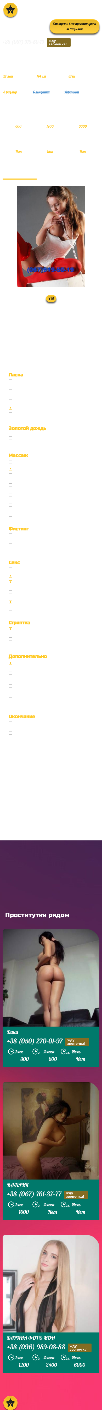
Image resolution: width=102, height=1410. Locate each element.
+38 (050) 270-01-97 (46, 1041)
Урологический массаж (37, 475)
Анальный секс (29, 575)
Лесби (20, 642)
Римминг (24, 702)
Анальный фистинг (33, 542)
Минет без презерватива (39, 388)
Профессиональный (34, 462)
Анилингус (25, 414)
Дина (12, 1032)
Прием (21, 441)
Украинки (71, 92)
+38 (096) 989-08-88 (47, 1347)
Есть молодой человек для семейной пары (56, 676)
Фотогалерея (19, 173)
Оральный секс (29, 582)
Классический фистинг (37, 535)
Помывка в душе (31, 689)
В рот (20, 723)
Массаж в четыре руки (36, 495)
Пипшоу (22, 696)
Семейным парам (32, 682)
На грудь (23, 729)
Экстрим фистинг (32, 548)
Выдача (22, 434)
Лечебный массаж (32, 488)
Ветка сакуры (28, 514)
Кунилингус (26, 407)
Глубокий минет (31, 394)
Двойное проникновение (39, 595)
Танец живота (28, 635)
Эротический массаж (35, 468)
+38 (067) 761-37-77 (45, 1194)
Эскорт (21, 663)
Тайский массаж (30, 481)
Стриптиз (24, 629)
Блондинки (41, 92)
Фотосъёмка (27, 669)
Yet (51, 298)
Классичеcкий (28, 569)
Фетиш (21, 608)
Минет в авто (28, 401)
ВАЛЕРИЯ (18, 1185)
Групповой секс (29, 588)
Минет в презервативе (37, 381)
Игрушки (24, 602)
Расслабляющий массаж (38, 508)
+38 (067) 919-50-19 (35, 42)
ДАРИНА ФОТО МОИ (31, 1338)
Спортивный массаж (34, 501)
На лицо (23, 736)
